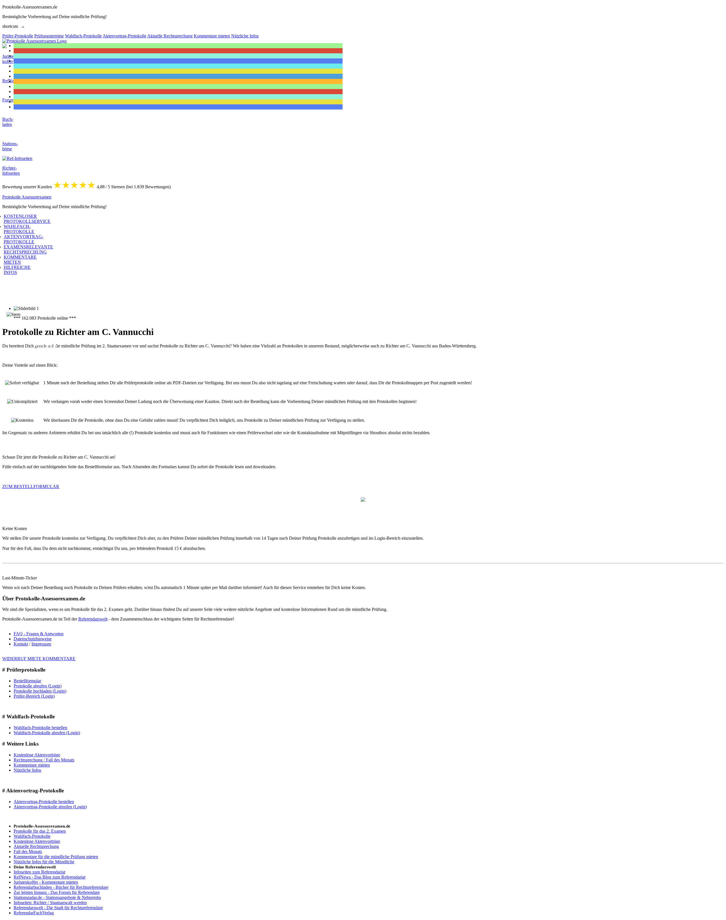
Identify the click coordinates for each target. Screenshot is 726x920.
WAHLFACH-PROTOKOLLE (19, 229)
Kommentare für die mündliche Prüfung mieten (56, 856)
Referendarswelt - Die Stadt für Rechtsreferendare (58, 907)
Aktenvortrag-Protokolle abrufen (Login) (50, 806)
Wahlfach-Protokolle (32, 836)
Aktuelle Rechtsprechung (36, 846)
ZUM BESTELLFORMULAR (30, 486)
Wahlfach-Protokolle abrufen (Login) (47, 732)
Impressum (41, 644)
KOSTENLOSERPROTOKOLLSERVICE (27, 219)
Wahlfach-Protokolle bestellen (40, 727)
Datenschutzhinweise (33, 638)
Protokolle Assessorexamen (26, 197)
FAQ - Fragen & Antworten (39, 633)
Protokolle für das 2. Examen (40, 831)
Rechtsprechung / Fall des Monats (44, 759)
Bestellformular (27, 680)
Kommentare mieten (32, 765)
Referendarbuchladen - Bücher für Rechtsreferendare (61, 887)
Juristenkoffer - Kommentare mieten (46, 882)
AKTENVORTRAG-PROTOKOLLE (23, 239)
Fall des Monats (28, 851)
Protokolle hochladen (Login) (40, 691)
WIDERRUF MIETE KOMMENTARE (38, 658)
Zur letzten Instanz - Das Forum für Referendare (57, 892)
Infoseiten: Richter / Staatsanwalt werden (50, 902)
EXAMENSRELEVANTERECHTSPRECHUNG (28, 249)
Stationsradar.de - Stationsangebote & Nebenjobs (57, 897)
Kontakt (21, 644)
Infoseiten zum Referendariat (39, 872)
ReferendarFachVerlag (34, 912)
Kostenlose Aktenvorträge (37, 754)
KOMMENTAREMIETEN (20, 260)
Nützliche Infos (27, 770)
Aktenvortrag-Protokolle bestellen (44, 801)
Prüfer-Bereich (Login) (34, 696)
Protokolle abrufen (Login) (38, 685)
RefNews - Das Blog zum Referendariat (49, 877)
